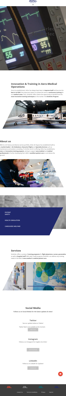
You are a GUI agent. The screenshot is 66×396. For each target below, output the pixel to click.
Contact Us (20, 392)
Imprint (51, 392)
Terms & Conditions (32, 392)
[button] (60, 374)
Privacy (43, 392)
